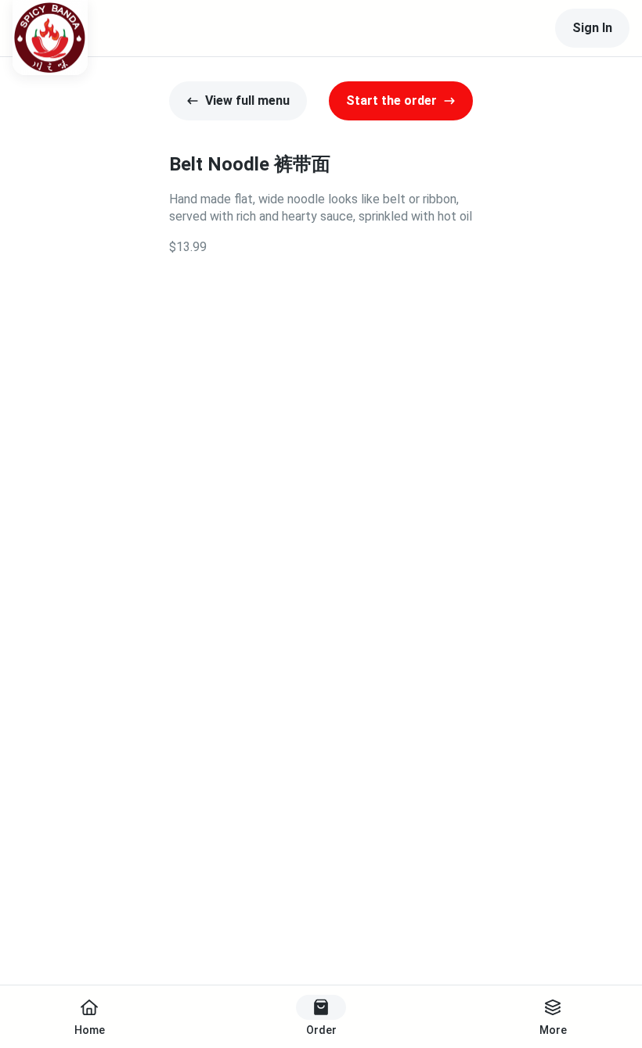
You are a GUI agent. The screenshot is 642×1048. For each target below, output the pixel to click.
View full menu (247, 100)
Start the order (391, 100)
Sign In (592, 27)
